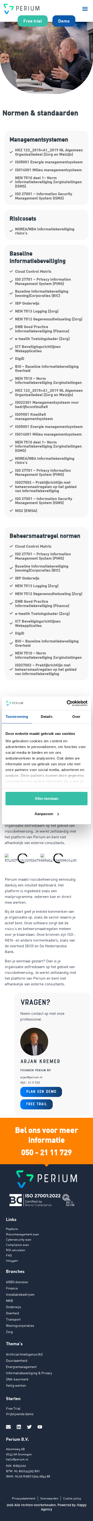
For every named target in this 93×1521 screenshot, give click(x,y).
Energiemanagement (21, 1367)
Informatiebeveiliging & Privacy (29, 1373)
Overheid (12, 1313)
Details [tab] (46, 717)
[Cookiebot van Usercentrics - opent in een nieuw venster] (67, 703)
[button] (85, 8)
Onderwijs (13, 1307)
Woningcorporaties (20, 1325)
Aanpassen (44, 814)
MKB (9, 1301)
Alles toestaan (46, 798)
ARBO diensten (17, 1282)
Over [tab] (76, 717)
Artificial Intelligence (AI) (24, 1354)
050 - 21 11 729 (46, 1152)
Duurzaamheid (16, 1360)
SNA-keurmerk (17, 1379)
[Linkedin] (18, 1427)
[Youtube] (39, 1427)
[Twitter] (29, 1427)
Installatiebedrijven (20, 1294)
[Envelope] (8, 1427)
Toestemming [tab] (16, 717)
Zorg (9, 1332)
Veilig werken (16, 1385)
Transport (13, 1319)
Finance (12, 1288)
